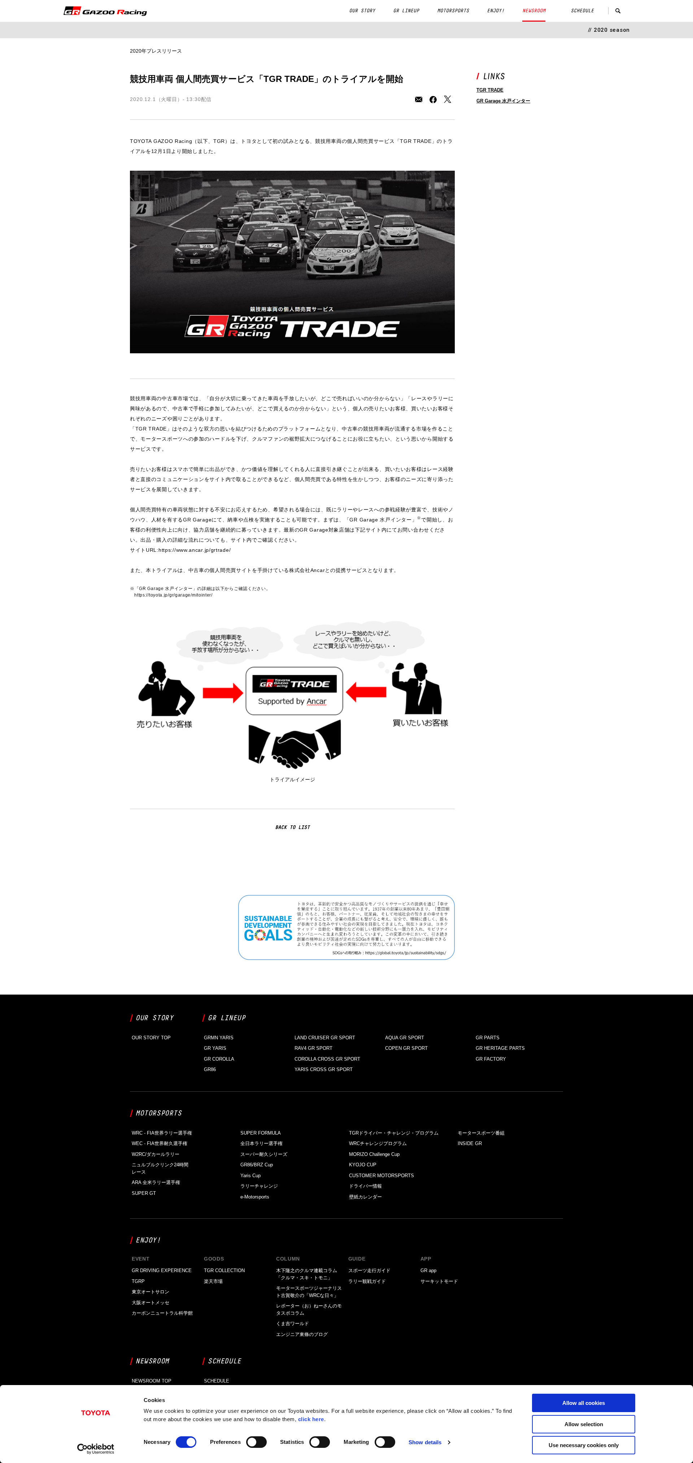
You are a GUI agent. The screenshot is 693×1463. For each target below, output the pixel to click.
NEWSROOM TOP (151, 1381)
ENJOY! (495, 10)
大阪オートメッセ (150, 1302)
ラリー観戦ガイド (367, 1281)
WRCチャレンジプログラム (378, 1143)
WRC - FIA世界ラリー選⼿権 (162, 1133)
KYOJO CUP (362, 1164)
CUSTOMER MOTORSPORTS (381, 1175)
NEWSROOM (533, 10)
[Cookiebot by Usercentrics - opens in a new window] (95, 1449)
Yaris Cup (250, 1175)
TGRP (138, 1281)
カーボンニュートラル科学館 (162, 1313)
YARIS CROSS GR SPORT (324, 1069)
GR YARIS (215, 1048)
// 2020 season (609, 30)
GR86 (210, 1069)
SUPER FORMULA (260, 1133)
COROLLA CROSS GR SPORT (327, 1059)
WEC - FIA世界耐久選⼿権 (159, 1143)
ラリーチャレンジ (259, 1186)
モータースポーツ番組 (481, 1133)
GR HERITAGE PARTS (500, 1048)
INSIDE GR (470, 1143)
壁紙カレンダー (365, 1197)
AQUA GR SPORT (404, 1037)
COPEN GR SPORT (406, 1048)
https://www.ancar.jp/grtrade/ (194, 550)
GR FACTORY (491, 1059)
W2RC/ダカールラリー (155, 1154)
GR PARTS (488, 1037)
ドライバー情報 (365, 1186)
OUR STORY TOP (151, 1037)
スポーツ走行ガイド (369, 1270)
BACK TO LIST (292, 827)
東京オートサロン (150, 1291)
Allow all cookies (583, 1403)
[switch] (256, 1442)
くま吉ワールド (292, 1323)
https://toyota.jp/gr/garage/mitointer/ (173, 595)
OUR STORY (362, 10)
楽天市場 (213, 1281)
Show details (425, 1442)
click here (311, 1419)
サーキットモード (439, 1281)
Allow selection (584, 1424)
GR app (428, 1270)
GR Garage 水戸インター (503, 101)
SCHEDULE (582, 10)
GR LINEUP (406, 10)
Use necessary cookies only (584, 1445)
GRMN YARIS (219, 1037)
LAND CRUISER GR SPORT (325, 1037)
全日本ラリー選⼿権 (261, 1143)
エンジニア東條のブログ (302, 1334)
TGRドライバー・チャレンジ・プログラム (394, 1133)
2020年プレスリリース (156, 51)
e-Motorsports (254, 1197)
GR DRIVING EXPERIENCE (162, 1270)
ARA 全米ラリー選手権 (156, 1182)
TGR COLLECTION (224, 1270)
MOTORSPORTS (453, 10)
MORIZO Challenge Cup (374, 1154)
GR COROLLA (219, 1059)
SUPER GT (144, 1193)
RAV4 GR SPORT (313, 1048)
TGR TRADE (490, 90)
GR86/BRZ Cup (256, 1164)
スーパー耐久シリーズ (263, 1154)
